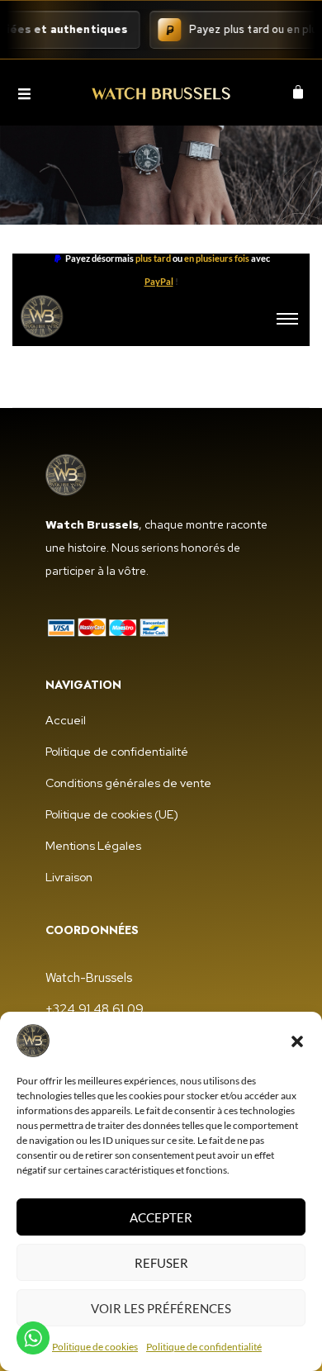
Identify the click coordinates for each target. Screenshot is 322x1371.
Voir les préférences (161, 1308)
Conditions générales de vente (128, 783)
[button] (297, 1040)
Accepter (161, 1217)
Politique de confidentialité (204, 1346)
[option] (161, 270)
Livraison (68, 877)
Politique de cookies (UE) (111, 814)
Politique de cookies (95, 1346)
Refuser (161, 1262)
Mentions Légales (93, 845)
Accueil (65, 720)
